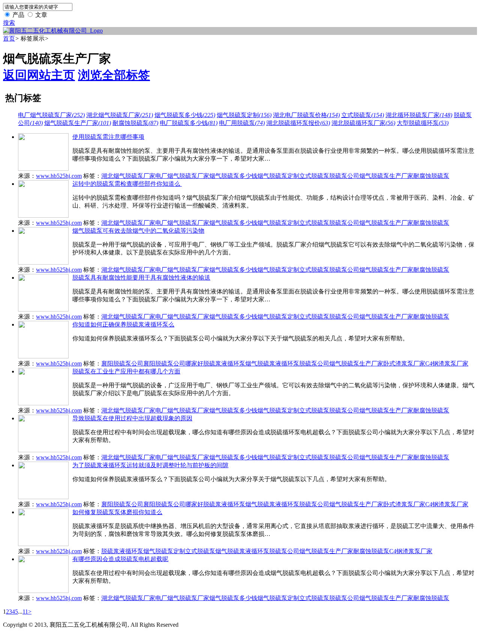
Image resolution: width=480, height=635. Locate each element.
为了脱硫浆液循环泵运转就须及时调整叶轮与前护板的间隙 (150, 465)
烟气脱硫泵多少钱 (184, 115)
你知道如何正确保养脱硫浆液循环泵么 (123, 324)
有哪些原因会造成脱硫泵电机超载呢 (120, 559)
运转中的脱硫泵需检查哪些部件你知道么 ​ (127, 184)
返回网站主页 (39, 75)
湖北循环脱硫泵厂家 (419, 115)
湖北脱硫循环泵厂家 (363, 123)
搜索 (9, 23)
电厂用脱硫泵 (242, 123)
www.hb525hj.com (59, 176)
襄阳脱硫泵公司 (122, 363)
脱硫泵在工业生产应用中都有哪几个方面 (126, 371)
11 (25, 611)
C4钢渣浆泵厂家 (446, 363)
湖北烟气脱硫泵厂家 (119, 115)
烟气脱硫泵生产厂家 (77, 123)
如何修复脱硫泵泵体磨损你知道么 (117, 512)
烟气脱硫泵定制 (244, 115)
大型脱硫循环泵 (422, 123)
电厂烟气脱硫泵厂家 (51, 115)
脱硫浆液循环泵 (224, 363)
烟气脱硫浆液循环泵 (272, 363)
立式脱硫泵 (362, 115)
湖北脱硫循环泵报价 (298, 123)
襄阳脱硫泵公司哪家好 (173, 363)
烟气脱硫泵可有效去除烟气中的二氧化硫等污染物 (138, 230)
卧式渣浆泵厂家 (404, 363)
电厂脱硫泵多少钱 (189, 123)
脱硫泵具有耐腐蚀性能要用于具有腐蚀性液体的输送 (141, 277)
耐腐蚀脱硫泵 (135, 123)
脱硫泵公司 (344, 176)
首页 (9, 38)
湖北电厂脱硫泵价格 (306, 115)
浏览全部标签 (114, 75)
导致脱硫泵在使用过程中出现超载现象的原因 (132, 418)
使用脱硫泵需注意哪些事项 (108, 137)
